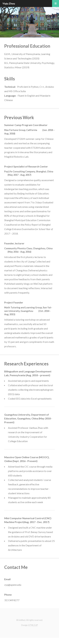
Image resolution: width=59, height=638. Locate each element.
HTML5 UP (33, 625)
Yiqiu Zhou (9, 3)
